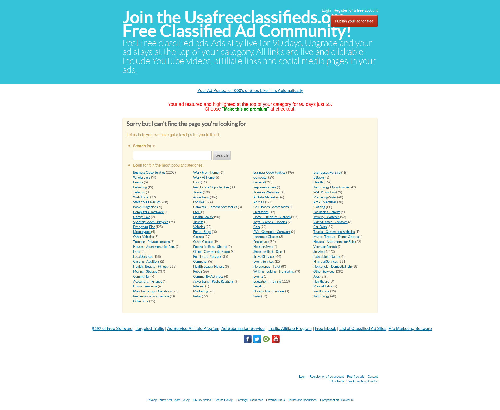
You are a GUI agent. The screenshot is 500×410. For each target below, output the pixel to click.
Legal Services (143, 257)
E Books (318, 177)
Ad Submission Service (243, 328)
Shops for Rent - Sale (267, 252)
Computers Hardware (148, 212)
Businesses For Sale (327, 172)
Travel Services (264, 257)
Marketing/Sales (324, 197)
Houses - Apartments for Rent (154, 247)
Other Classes (203, 242)
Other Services (323, 271)
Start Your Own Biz (146, 202)
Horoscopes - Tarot (266, 266)
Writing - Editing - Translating (274, 271)
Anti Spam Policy (178, 400)
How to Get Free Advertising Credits (354, 381)
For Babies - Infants (326, 212)
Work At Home (204, 177)
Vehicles (199, 227)
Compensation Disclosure (337, 400)
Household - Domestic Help (332, 266)
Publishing (140, 187)
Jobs (316, 276)
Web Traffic (141, 197)
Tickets (198, 222)
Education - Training (267, 281)
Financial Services (325, 262)
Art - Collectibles (324, 202)
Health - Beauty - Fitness (150, 266)
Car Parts (320, 227)
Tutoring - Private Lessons (151, 242)
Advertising (201, 197)
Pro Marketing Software (410, 328)
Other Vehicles (143, 237)
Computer (260, 177)
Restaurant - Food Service (151, 296)
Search (222, 155)
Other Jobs (140, 301)
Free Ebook (325, 328)
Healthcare (321, 281)
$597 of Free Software (112, 328)
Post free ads (355, 376)
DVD (197, 212)
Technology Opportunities (331, 187)
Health (318, 182)
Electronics (261, 212)
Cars (256, 227)
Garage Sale (141, 217)
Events (258, 276)
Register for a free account (356, 10)
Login (326, 10)
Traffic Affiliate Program (290, 328)
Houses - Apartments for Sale (333, 242)
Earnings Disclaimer (249, 400)
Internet (199, 286)
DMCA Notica (202, 400)
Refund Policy (223, 400)
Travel (197, 192)
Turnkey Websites (266, 192)
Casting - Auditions (146, 262)
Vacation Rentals (325, 247)
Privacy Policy (156, 400)
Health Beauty (203, 217)
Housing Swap (263, 247)
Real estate (261, 242)
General (259, 182)
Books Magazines (145, 207)
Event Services (263, 262)
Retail (197, 296)
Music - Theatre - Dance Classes (336, 237)
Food (196, 182)
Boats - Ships (202, 232)
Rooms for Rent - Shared (210, 247)
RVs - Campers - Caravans (272, 232)
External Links (275, 400)
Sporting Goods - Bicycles (150, 222)
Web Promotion (324, 192)
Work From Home (206, 172)
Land (136, 252)
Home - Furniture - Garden (272, 217)
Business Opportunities (149, 172)
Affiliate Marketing (266, 197)
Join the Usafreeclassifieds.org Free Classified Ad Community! (237, 24)
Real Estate (321, 291)
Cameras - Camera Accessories (215, 207)
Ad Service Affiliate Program (193, 328)
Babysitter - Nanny (326, 257)
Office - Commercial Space (211, 252)
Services (319, 252)
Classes (198, 237)
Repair (197, 271)
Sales (257, 296)
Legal (257, 286)
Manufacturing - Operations (152, 291)
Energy (138, 182)
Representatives (264, 187)
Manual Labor (323, 286)
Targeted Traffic (150, 328)
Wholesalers (142, 177)
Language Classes (266, 237)
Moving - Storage (145, 271)
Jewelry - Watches (326, 217)
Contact (373, 376)
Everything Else (144, 227)
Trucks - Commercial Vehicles (334, 232)
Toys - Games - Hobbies (270, 222)
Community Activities (208, 276)
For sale (198, 202)
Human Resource (145, 286)
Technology (321, 296)
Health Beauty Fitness (208, 266)
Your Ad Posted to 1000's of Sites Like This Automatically (250, 90)
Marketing (200, 291)
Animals (259, 202)
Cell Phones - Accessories (271, 207)
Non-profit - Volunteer (268, 291)
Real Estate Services (207, 257)
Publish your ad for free (354, 20)
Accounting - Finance (147, 281)
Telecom (139, 192)
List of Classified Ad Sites (362, 328)
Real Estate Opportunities (211, 187)
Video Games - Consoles (330, 222)
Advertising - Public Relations (213, 281)
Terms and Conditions (302, 400)
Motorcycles (142, 232)
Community (141, 276)
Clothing (319, 207)
